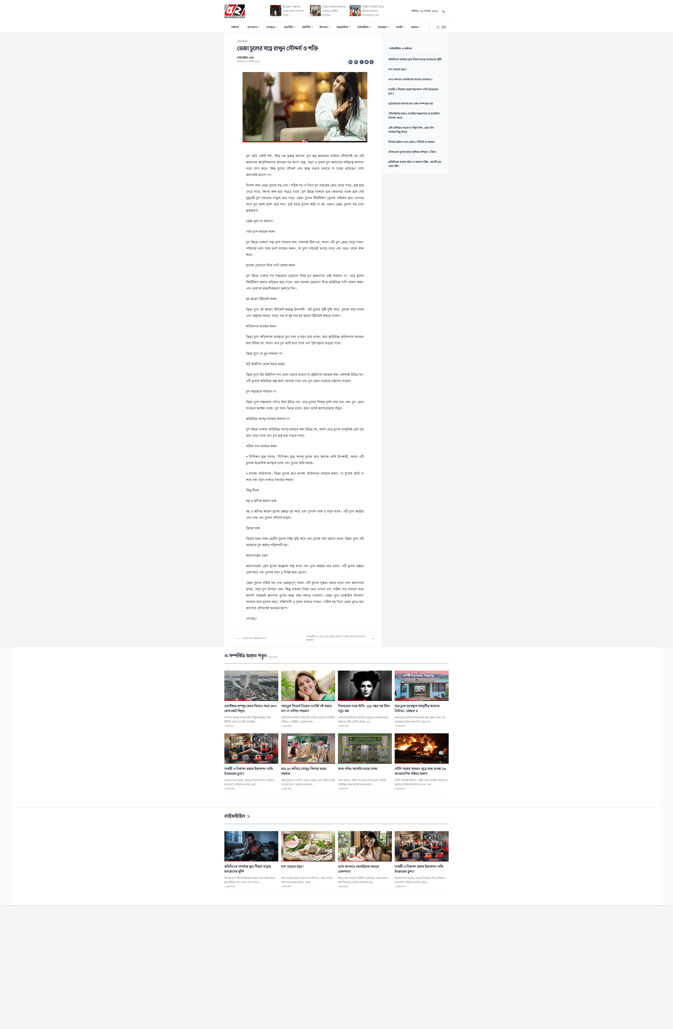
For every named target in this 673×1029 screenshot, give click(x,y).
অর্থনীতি (308, 27)
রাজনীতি (291, 27)
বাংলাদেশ (254, 27)
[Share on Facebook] (362, 62)
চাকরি (401, 27)
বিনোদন (326, 27)
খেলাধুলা (385, 27)
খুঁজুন (444, 27)
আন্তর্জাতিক (345, 27)
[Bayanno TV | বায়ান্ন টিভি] (234, 11)
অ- (350, 62)
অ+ (356, 62)
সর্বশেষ (235, 27)
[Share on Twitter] (367, 62)
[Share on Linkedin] (371, 62)
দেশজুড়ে (273, 27)
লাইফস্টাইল (365, 27)
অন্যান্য (417, 27)
